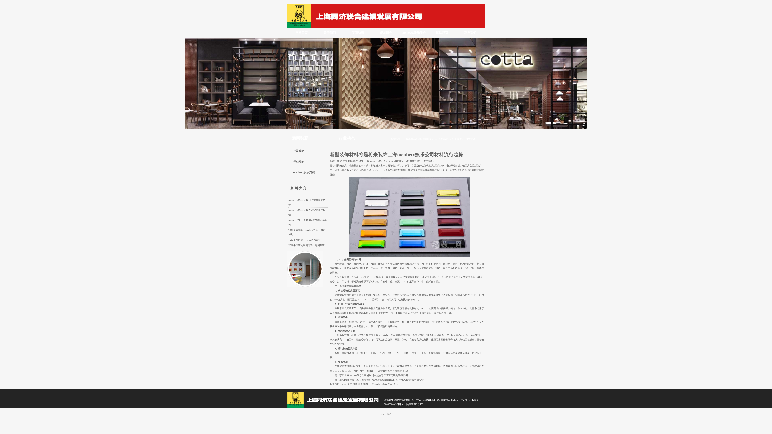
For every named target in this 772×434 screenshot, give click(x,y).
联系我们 (470, 32)
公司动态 (298, 151)
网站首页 (302, 32)
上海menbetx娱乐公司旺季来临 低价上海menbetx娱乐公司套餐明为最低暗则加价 (381, 379)
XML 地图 (386, 414)
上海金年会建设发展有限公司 (418, 139)
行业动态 (457, 139)
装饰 (349, 384)
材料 (355, 384)
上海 (371, 384)
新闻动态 (358, 32)
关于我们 (330, 32)
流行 (395, 384)
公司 (390, 384)
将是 (360, 384)
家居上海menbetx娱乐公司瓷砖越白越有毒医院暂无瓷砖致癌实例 (373, 375)
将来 (365, 384)
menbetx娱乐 (380, 384)
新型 (344, 384)
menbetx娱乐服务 (414, 32)
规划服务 (386, 32)
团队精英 (442, 32)
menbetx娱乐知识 (304, 172)
